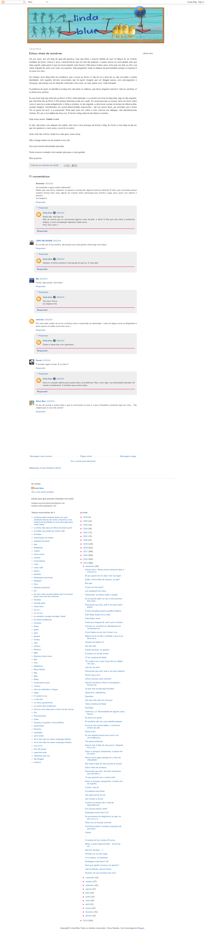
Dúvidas (37, 600)
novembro (90, 877)
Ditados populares (42, 587)
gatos (36, 629)
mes (36, 663)
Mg (37, 279)
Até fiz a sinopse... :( (94, 850)
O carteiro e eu (40, 696)
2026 (85, 517)
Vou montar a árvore (94, 799)
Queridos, (89, 696)
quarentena (39, 726)
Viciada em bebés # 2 (94, 642)
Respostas (43, 208)
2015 (85, 559)
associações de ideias (43, 538)
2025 (85, 521)
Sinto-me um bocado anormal (98, 822)
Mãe (36, 653)
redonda (40, 319)
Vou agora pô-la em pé (95, 795)
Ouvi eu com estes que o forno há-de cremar (54, 709)
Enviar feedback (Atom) (50, 468)
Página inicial (86, 456)
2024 (85, 525)
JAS (35, 643)
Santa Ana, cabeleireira (95, 692)
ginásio (37, 636)
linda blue (47, 213)
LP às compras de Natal (95, 657)
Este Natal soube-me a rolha (97, 614)
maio (88, 900)
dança (36, 571)
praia (36, 719)
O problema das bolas (95, 791)
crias (36, 564)
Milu (36, 676)
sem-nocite (39, 736)
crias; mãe (38, 567)
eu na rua (38, 613)
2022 (85, 532)
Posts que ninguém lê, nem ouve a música (104, 622)
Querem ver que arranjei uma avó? (100, 873)
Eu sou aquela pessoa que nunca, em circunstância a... (102, 736)
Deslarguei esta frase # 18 (96, 861)
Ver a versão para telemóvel (83, 461)
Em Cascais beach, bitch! (96, 809)
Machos (37, 649)
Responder (41, 202)
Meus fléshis (39, 669)
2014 (85, 563)
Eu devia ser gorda (93, 718)
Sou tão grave (40, 749)
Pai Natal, (89, 708)
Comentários (39, 561)
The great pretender (94, 741)
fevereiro (90, 912)
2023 (85, 528)
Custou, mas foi (92, 787)
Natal (36, 693)
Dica (36, 584)
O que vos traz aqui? (94, 587)
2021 (85, 536)
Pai (35, 712)
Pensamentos (40, 716)
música (37, 686)
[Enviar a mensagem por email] (65, 165)
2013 (85, 920)
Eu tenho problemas (43, 619)
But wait (88, 583)
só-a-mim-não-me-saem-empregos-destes (53, 742)
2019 (85, 544)
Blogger (141, 928)
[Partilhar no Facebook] (73, 165)
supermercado (40, 752)
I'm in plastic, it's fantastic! (96, 858)
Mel (35, 659)
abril (88, 904)
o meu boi (38, 699)
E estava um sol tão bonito (96, 653)
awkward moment (42, 541)
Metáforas (38, 666)
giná (36, 633)
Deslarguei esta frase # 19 (96, 812)
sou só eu (38, 746)
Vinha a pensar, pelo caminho (98, 679)
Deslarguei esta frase (43, 577)
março (89, 908)
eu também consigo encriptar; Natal (49, 616)
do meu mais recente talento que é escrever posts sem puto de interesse (53, 595)
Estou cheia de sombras (95, 767)
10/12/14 (49, 183)
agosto (89, 889)
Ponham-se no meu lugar (96, 854)
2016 (85, 555)
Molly (36, 679)
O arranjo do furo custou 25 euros (100, 840)
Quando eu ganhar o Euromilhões (49, 722)
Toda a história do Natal (95, 704)
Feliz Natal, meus (92, 618)
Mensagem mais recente (41, 456)
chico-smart (39, 554)
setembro (90, 885)
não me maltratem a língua (46, 689)
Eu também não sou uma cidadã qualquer (103, 721)
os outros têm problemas (45, 706)
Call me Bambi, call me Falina (98, 869)
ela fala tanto (39, 603)
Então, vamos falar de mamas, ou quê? (102, 579)
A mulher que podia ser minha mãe (49, 531)
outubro (89, 881)
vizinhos (37, 762)
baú (35, 544)
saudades (38, 732)
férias (36, 626)
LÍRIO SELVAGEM (44, 241)
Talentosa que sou (42, 756)
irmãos (37, 639)
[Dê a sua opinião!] (68, 165)
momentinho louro (42, 683)
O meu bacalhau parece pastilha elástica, (103, 611)
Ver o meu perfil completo (42, 492)
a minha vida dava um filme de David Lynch (53, 528)
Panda (39, 360)
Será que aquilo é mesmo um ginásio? (102, 865)
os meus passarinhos (43, 702)
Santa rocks (90, 731)
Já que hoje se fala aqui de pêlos (99, 689)
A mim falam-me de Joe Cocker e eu (101, 632)
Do (35, 591)
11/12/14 (46, 360)
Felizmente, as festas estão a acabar (101, 595)
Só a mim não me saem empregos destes (52, 739)
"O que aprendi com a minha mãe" (100, 777)
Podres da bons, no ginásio (97, 650)
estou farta (38, 606)
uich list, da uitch (92, 667)
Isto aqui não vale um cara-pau (99, 700)
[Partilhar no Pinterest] (75, 165)
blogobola (38, 547)
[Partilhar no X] (70, 165)
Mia (35, 673)
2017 (85, 551)
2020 (85, 540)
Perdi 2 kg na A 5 (92, 675)
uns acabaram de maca (95, 591)
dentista (37, 574)
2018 (85, 548)
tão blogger (39, 759)
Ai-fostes (38, 534)
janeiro (89, 916)
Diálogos (38, 581)
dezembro (90, 566)
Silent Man (41, 401)
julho (88, 893)
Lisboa (88, 832)
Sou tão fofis (90, 646)
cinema (37, 557)
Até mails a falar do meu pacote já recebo (103, 764)
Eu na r (37, 610)
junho (88, 897)
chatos (37, 551)
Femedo (37, 623)
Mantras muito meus (43, 656)
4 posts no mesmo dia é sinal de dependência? (99, 803)
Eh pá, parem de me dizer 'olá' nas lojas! (103, 576)
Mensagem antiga (128, 456)
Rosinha (37, 729)
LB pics (37, 646)
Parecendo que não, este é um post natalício (105, 671)
